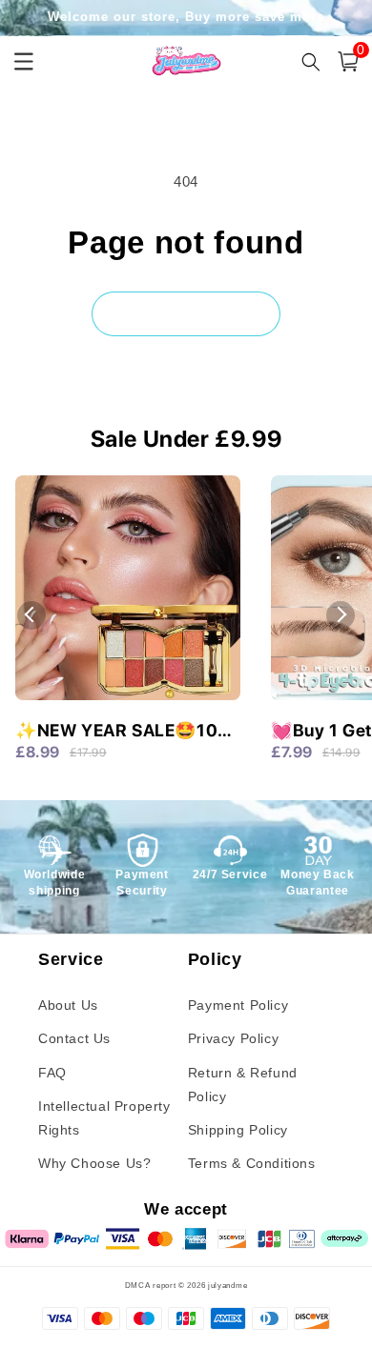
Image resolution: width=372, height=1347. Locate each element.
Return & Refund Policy (243, 1084)
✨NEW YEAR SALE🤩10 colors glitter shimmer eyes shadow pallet (116, 731)
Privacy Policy (233, 1038)
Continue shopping (186, 313)
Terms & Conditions (252, 1163)
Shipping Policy (238, 1129)
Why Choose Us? (94, 1163)
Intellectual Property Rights (104, 1117)
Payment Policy (238, 1005)
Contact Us (74, 1038)
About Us (68, 1005)
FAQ (52, 1072)
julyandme (227, 1285)
